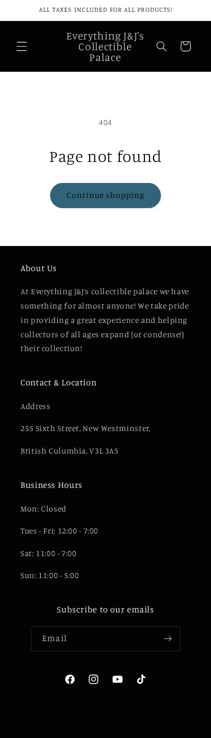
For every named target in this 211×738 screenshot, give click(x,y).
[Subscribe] (167, 638)
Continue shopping (106, 195)
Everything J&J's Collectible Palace (87, 731)
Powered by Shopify (165, 731)
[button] (21, 46)
